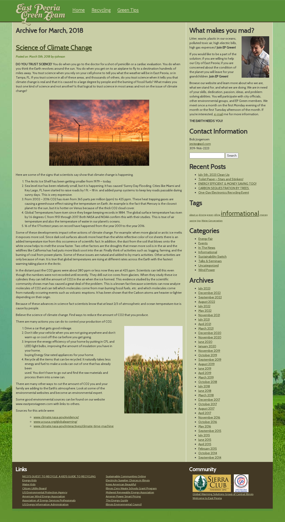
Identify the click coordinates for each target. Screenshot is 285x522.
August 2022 (206, 302)
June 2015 (204, 440)
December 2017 (209, 400)
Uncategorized (208, 265)
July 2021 (204, 320)
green (210, 214)
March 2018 (206, 395)
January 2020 (207, 346)
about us (193, 214)
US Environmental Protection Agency (44, 492)
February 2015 (207, 449)
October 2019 (207, 355)
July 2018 (204, 386)
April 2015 (204, 444)
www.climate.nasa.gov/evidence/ (56, 417)
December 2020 (209, 333)
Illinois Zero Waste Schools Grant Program (131, 488)
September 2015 (209, 431)
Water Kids (28, 484)
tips (199, 220)
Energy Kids (29, 480)
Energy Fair (205, 239)
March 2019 (206, 377)
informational (240, 213)
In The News (206, 248)
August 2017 (206, 409)
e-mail (218, 114)
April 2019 (204, 373)
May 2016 (204, 426)
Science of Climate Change (54, 47)
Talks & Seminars (210, 261)
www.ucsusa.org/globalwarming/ (55, 422)
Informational (207, 252)
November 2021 (209, 315)
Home (78, 10)
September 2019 (209, 360)
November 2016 (209, 417)
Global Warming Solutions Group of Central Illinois (223, 494)
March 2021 (206, 328)
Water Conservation (212, 220)
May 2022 (205, 311)
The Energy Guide (117, 500)
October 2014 (207, 453)
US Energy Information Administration (45, 504)
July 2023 (204, 288)
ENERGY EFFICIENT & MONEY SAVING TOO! (227, 184)
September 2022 (210, 297)
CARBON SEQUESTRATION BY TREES (224, 188)
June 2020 (205, 342)
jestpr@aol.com (200, 144)
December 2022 (209, 293)
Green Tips (128, 10)
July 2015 (204, 435)
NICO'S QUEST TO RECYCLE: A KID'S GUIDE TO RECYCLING (59, 476)
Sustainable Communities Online (126, 476)
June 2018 (204, 391)
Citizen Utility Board (34, 488)
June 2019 (204, 368)
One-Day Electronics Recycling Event (223, 192)
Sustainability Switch (212, 257)
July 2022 (204, 306)
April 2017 (204, 413)
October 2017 (207, 404)
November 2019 (209, 351)
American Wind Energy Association (43, 496)
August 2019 (206, 364)
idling (217, 214)
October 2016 (207, 422)
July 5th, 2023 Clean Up (214, 175)
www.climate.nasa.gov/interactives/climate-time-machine (74, 426)
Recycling (101, 10)
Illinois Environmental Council (124, 504)
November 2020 (209, 337)
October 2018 (207, 382)
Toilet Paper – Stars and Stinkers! (220, 179)
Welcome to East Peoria (207, 498)
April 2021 (204, 324)
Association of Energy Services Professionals (48, 500)
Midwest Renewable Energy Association (130, 492)
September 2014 (209, 457)
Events (203, 243)
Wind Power (206, 270)
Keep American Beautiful (121, 484)
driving (202, 214)
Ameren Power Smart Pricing (123, 496)
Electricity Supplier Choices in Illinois (128, 480)
